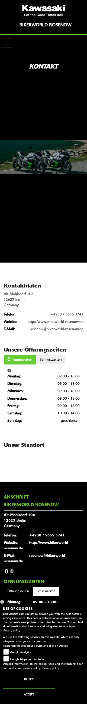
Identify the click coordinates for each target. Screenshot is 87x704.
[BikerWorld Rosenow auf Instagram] (11, 571)
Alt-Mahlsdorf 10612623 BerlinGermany (18, 299)
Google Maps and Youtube (27, 659)
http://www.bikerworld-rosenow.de (55, 322)
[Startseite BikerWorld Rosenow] (43, 10)
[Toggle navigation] (6, 43)
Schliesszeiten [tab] (51, 360)
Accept (29, 694)
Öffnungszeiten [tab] (19, 360)
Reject (29, 679)
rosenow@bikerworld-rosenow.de (56, 329)
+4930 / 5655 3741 (67, 314)
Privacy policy (11, 630)
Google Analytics (20, 652)
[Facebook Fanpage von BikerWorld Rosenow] (6, 571)
